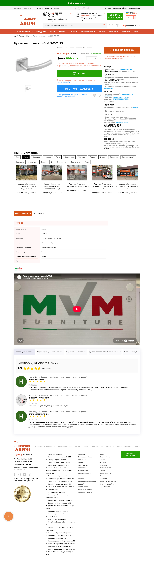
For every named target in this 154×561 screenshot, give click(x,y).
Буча (58, 157)
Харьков (81, 157)
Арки (86, 446)
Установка (82, 459)
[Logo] (27, 20)
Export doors (105, 487)
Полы (102, 32)
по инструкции (126, 69)
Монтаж (48, 8)
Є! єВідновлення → (77, 3)
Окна (52, 32)
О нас (102, 454)
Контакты (18, 8)
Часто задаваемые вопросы (85, 477)
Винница (114, 157)
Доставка (27, 8)
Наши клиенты (105, 473)
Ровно (43, 162)
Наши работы (134, 8)
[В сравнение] (94, 95)
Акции (56, 8)
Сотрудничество (85, 473)
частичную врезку (121, 99)
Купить (82, 73)
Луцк (87, 162)
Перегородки (88, 32)
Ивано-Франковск (58, 162)
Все (17, 157)
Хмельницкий (128, 157)
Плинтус (113, 32)
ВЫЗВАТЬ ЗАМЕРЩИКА (115, 16)
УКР (130, 13)
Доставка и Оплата (85, 457)
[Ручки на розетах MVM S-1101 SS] (34, 65)
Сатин (43, 229)
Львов (102, 157)
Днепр (92, 157)
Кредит (103, 470)
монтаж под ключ (120, 98)
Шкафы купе (97, 446)
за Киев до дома (112, 81)
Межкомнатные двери (45, 446)
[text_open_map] (57, 363)
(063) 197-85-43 (81, 190)
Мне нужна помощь (122, 50)
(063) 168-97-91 (132, 193)
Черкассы (20, 162)
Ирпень (48, 157)
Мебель (63, 32)
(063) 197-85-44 (106, 193)
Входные (41, 32)
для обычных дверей (48, 247)
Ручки (74, 32)
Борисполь (69, 157)
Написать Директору (108, 481)
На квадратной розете (49, 243)
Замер (80, 462)
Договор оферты (85, 492)
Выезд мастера (111, 71)
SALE (136, 32)
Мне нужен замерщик (79, 89)
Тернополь (75, 162)
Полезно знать (106, 468)
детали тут (108, 88)
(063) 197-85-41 (30, 193)
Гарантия (82, 468)
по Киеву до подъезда (114, 79)
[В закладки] (99, 95)
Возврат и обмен (120, 8)
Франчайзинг (105, 476)
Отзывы (108, 8)
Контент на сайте (107, 484)
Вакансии (103, 478)
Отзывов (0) (39, 213)
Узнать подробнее (64, 82)
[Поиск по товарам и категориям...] (104, 25)
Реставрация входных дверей (87, 482)
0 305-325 (55, 13)
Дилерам (82, 454)
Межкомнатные (24, 32)
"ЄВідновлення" (122, 123)
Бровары (36, 157)
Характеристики (23, 213)
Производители (124, 446)
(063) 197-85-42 (56, 193)
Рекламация (83, 487)
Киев (25, 157)
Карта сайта (83, 470)
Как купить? (38, 8)
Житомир (33, 162)
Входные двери (65, 446)
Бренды (126, 32)
